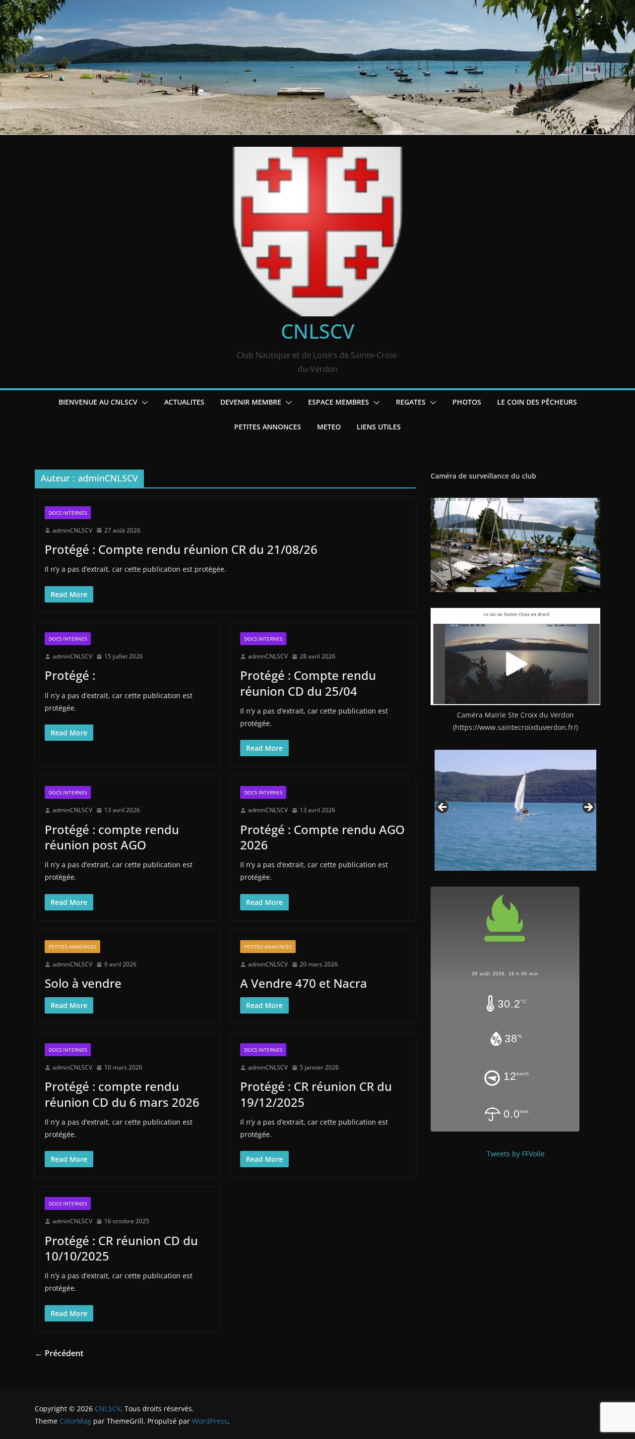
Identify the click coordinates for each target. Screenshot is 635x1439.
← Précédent (59, 1353)
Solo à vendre (83, 983)
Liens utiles (379, 426)
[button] (142, 402)
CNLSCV (317, 331)
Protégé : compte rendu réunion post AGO (112, 837)
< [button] (443, 807)
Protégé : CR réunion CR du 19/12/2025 (316, 1094)
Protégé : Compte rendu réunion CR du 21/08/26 (181, 549)
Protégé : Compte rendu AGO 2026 (322, 837)
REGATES (411, 402)
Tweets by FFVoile (516, 1153)
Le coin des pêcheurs (537, 402)
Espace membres (338, 402)
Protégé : (70, 675)
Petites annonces (267, 426)
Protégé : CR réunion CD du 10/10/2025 (121, 1248)
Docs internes (68, 512)
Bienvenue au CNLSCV (98, 402)
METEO (329, 426)
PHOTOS (466, 402)
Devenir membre (250, 402)
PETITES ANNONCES (72, 946)
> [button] (587, 807)
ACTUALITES (184, 402)
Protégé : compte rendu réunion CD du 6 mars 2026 (122, 1094)
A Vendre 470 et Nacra (303, 983)
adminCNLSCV (72, 530)
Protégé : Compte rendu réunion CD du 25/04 (308, 683)
